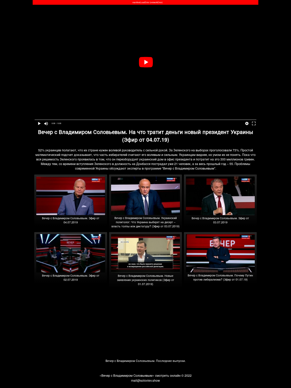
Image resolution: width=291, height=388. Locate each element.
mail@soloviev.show (145, 380)
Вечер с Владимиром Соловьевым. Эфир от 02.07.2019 (70, 277)
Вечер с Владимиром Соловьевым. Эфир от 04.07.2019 (70, 220)
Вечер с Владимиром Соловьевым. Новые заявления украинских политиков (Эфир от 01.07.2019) (145, 279)
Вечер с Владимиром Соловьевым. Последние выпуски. (146, 361)
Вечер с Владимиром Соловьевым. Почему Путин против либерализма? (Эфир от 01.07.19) (220, 277)
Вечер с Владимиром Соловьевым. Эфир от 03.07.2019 (220, 220)
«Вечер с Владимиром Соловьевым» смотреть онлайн (140, 375)
